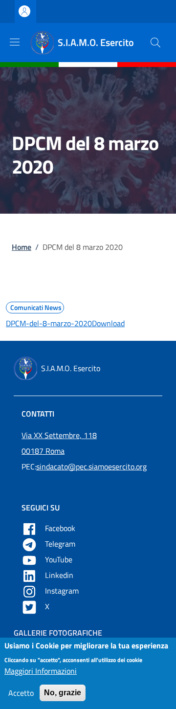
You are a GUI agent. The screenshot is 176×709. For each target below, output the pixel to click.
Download (108, 323)
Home (21, 247)
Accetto (21, 693)
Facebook (61, 528)
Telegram (61, 544)
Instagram (63, 591)
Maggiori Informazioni (40, 671)
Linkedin (60, 575)
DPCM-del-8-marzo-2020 (49, 323)
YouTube (59, 559)
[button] (155, 42)
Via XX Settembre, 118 (59, 435)
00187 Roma (43, 451)
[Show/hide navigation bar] (14, 42)
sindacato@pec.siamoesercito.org (91, 466)
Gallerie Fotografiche (58, 633)
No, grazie (62, 692)
